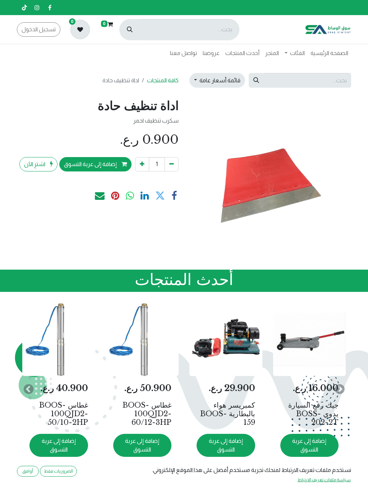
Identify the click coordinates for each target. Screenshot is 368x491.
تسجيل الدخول (39, 29)
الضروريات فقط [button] (58, 471)
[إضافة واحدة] (142, 164)
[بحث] (129, 29)
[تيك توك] (24, 7)
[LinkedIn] (145, 196)
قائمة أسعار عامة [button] (219, 80)
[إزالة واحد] (172, 164)
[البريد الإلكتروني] (100, 196)
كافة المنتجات (163, 80)
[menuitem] (329, 53)
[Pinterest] (115, 196)
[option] (184, 388)
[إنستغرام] (37, 7)
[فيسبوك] (49, 7)
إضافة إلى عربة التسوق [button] (91, 164)
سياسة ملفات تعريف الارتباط (324, 479)
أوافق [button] (27, 471)
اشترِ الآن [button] (35, 164)
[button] (339, 388)
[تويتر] (160, 196)
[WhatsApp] (130, 196)
